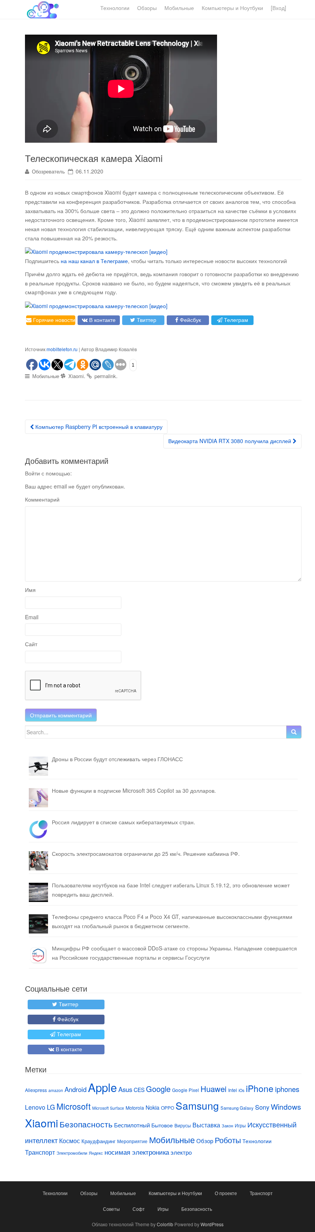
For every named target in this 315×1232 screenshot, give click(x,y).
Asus (125, 1089)
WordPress (212, 1224)
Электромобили (71, 1153)
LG (51, 1107)
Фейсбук (189, 319)
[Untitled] (38, 829)
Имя (30, 589)
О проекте (226, 1193)
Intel (232, 1090)
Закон (227, 1125)
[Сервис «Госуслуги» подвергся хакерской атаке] (38, 955)
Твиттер (145, 319)
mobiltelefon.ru (62, 349)
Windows (286, 1106)
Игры (240, 1125)
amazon (55, 1090)
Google (158, 1088)
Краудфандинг (98, 1141)
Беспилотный (132, 1125)
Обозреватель (48, 171)
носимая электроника (136, 1152)
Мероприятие (132, 1141)
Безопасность (86, 1124)
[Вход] (278, 8)
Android (75, 1089)
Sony (262, 1107)
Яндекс (96, 1153)
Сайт (31, 644)
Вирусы (182, 1125)
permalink (105, 376)
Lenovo (35, 1107)
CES (139, 1090)
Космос (69, 1140)
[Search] (294, 732)
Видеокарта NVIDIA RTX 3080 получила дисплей (230, 441)
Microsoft (73, 1106)
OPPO (167, 1107)
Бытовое (162, 1125)
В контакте (102, 319)
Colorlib (165, 1224)
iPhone (260, 1088)
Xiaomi (76, 376)
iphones (287, 1089)
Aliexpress (36, 1090)
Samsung (197, 1105)
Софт (139, 1208)
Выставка (206, 1124)
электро (181, 1152)
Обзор (204, 1141)
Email (31, 617)
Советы (111, 1208)
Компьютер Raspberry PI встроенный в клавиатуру (98, 426)
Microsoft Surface (108, 1108)
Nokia (152, 1107)
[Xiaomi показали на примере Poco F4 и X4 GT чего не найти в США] (38, 924)
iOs (241, 1090)
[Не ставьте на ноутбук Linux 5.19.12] (38, 892)
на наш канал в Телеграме (94, 261)
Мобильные (179, 8)
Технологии (114, 8)
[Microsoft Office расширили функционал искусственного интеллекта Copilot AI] (38, 797)
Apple (102, 1087)
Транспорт (40, 1152)
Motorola (135, 1107)
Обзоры (147, 8)
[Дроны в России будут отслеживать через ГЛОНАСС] (38, 766)
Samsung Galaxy (237, 1108)
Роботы (228, 1139)
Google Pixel (185, 1090)
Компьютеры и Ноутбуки (232, 8)
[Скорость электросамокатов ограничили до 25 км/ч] (38, 860)
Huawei (214, 1088)
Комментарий (42, 499)
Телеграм (235, 319)
